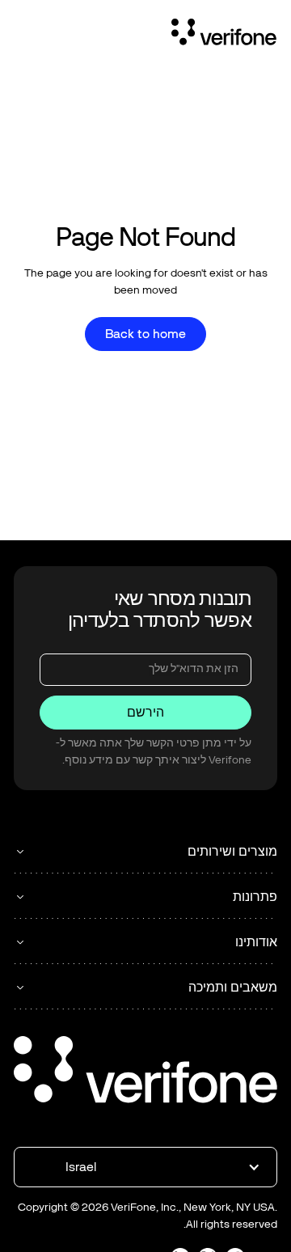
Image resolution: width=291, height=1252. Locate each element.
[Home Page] (224, 35)
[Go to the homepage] (145, 1072)
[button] (145, 1167)
